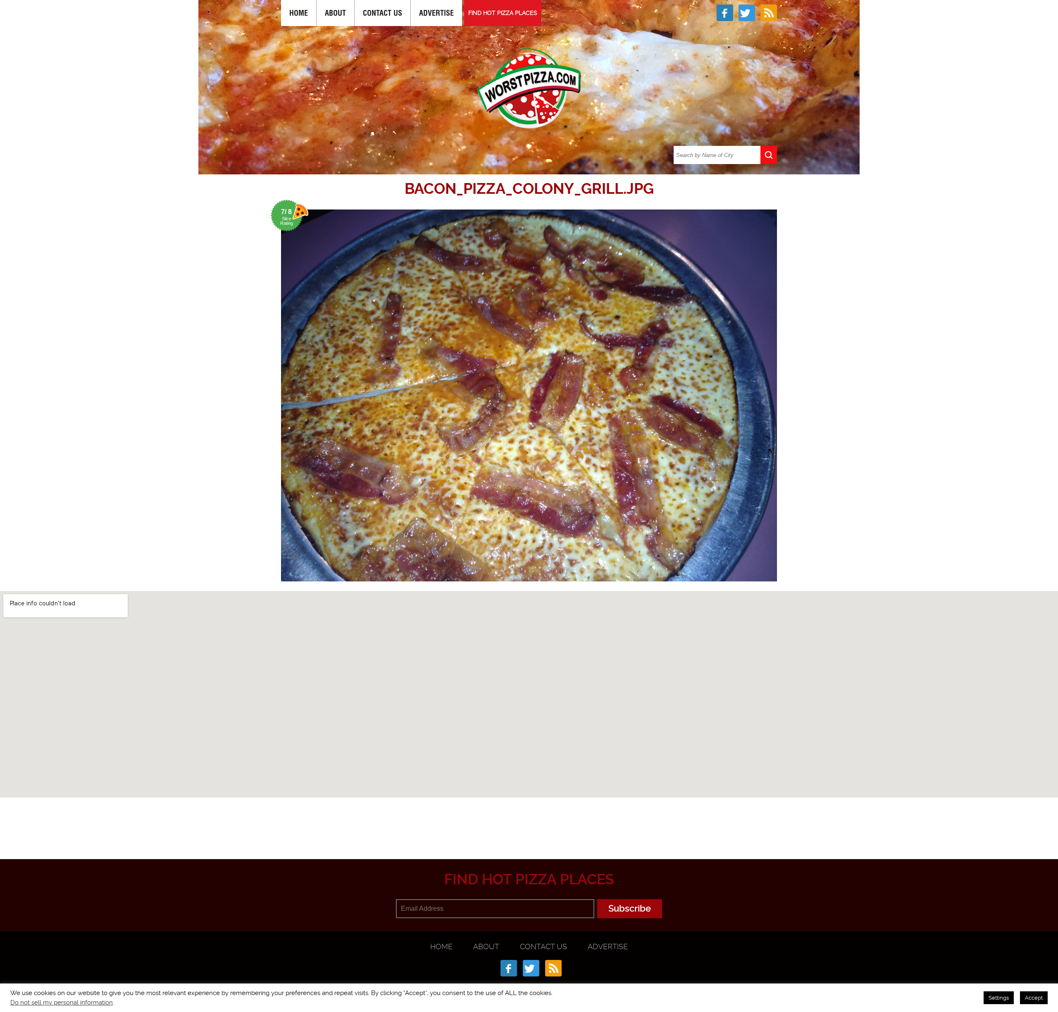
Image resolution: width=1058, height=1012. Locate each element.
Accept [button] (1034, 998)
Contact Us (382, 13)
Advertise (436, 13)
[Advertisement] (529, 818)
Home (298, 13)
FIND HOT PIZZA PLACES (502, 13)
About (335, 13)
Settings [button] (999, 998)
